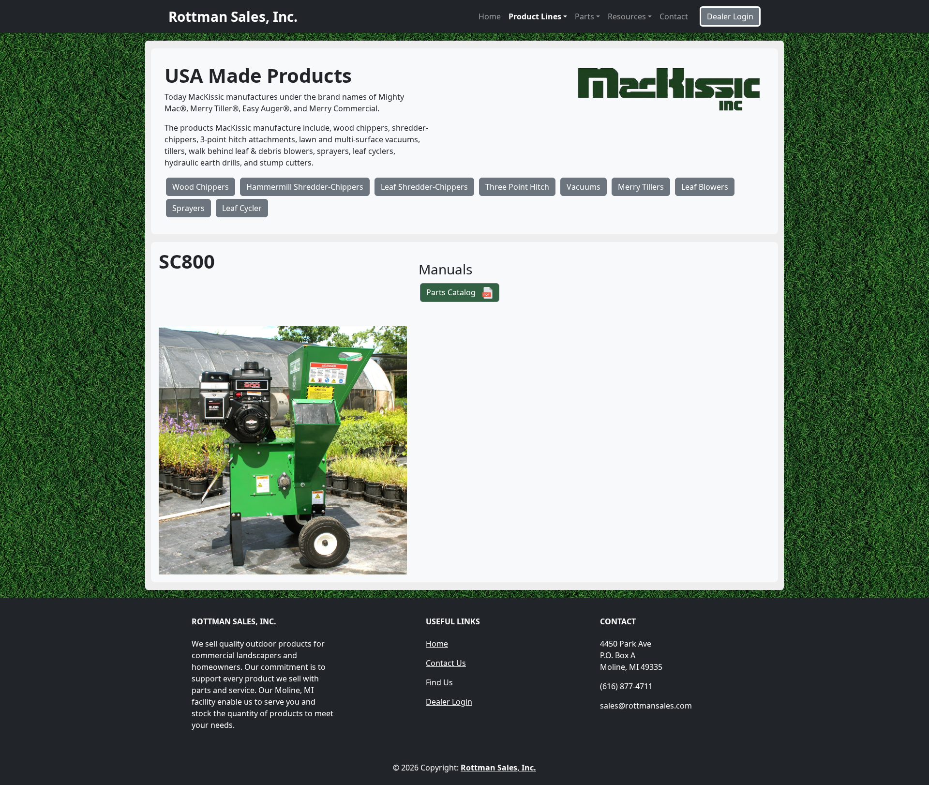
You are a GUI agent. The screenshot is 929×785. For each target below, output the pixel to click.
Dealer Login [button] (730, 16)
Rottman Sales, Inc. (498, 767)
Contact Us (446, 663)
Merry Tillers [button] (641, 186)
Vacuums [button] (583, 186)
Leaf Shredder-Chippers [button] (424, 186)
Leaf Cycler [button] (242, 208)
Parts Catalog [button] (453, 292)
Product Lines (535, 16)
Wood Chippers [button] (200, 186)
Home (490, 16)
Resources (627, 16)
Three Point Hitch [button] (517, 186)
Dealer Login (449, 701)
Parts (584, 16)
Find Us (439, 682)
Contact (673, 16)
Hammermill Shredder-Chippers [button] (304, 186)
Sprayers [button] (188, 208)
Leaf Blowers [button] (704, 186)
